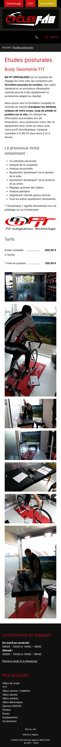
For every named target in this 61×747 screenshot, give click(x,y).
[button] (30, 287)
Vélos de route (11, 683)
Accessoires (9, 721)
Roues (6, 713)
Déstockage (14, 3)
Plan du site (30, 729)
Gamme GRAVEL (12, 706)
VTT (4, 687)
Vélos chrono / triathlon (16, 690)
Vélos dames (9, 694)
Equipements (10, 717)
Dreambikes (47, 3)
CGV (30, 3)
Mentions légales (30, 734)
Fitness (6, 709)
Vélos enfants (10, 698)
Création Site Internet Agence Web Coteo (30, 740)
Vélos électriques (12, 702)
